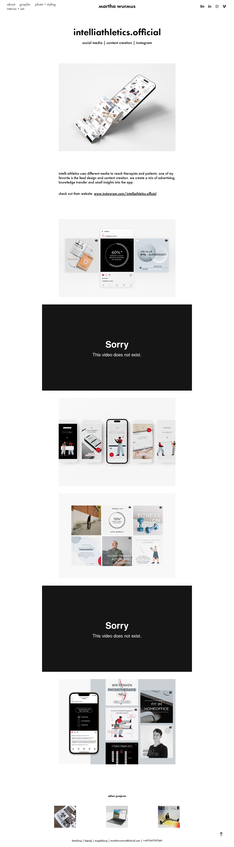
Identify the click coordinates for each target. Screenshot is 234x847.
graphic (25, 4)
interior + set (15, 8)
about (11, 4)
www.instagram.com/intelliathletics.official (125, 193)
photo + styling (45, 4)
